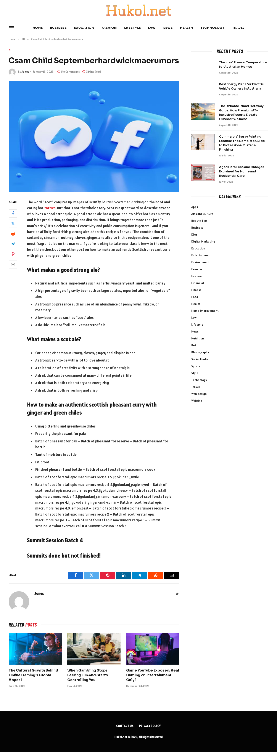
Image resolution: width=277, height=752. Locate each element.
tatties (50, 208)
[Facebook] (13, 213)
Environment (200, 262)
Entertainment (201, 255)
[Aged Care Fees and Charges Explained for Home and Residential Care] (203, 172)
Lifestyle (132, 28)
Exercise (197, 269)
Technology (212, 28)
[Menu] (11, 28)
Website (196, 401)
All (11, 50)
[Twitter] (13, 223)
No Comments (70, 72)
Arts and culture (202, 214)
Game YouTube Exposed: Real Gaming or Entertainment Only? (152, 675)
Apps (194, 207)
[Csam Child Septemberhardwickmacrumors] (94, 136)
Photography (200, 352)
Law (151, 28)
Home (38, 28)
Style (194, 373)
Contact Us (125, 726)
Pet (193, 345)
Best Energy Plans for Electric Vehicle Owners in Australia (241, 86)
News (168, 28)
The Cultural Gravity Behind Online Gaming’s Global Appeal (33, 675)
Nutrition (197, 338)
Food (194, 297)
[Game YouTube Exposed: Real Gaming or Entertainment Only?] (152, 649)
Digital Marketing (203, 241)
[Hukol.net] (138, 11)
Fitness (196, 290)
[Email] (13, 264)
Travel (238, 28)
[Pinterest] (13, 254)
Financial (197, 283)
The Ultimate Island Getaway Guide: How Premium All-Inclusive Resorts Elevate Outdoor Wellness (241, 112)
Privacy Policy (150, 726)
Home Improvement (205, 311)
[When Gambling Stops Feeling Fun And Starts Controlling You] (93, 649)
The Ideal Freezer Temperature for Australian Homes (243, 64)
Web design (199, 394)
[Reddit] (13, 234)
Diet (194, 234)
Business (58, 28)
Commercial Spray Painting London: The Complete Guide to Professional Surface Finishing (241, 143)
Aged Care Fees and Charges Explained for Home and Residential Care (241, 171)
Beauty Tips (199, 221)
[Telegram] (13, 244)
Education (84, 28)
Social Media (199, 359)
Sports (195, 366)
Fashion (109, 28)
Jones (25, 72)
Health (186, 28)
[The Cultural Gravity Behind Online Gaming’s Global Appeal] (35, 649)
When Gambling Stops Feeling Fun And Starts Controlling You (87, 675)
